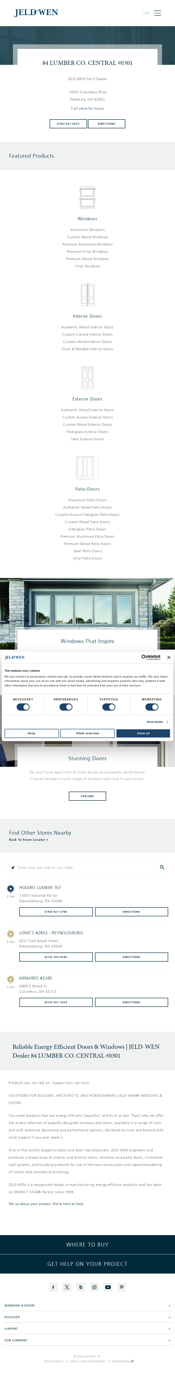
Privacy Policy (54, 1361)
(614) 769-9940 (56, 957)
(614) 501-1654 (56, 1002)
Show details (155, 722)
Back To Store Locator (27, 840)
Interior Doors (87, 316)
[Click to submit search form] (162, 867)
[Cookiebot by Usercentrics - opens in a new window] (140, 657)
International (121, 1361)
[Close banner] (168, 657)
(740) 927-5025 (68, 123)
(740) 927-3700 (56, 911)
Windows (87, 218)
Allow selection (87, 733)
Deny (32, 733)
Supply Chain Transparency (87, 1361)
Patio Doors (87, 489)
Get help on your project (87, 1264)
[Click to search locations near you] (12, 867)
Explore (87, 796)
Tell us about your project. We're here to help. (46, 1204)
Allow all (143, 733)
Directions (107, 123)
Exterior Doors (87, 399)
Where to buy (87, 1244)
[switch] (65, 707)
